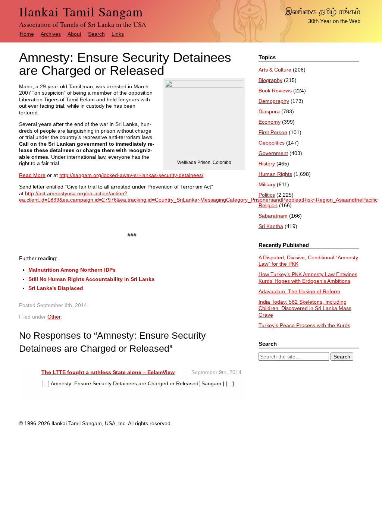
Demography (274, 101)
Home (27, 34)
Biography (270, 80)
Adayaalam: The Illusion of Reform (299, 291)
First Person (273, 132)
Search (96, 34)
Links (118, 34)
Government (273, 153)
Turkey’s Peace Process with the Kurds (304, 325)
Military (267, 184)
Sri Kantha (271, 226)
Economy (270, 122)
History (267, 164)
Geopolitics (272, 143)
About (74, 34)
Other (53, 317)
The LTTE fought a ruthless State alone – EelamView (108, 372)
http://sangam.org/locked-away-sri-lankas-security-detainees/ (131, 175)
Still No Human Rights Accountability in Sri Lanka (91, 279)
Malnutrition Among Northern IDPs (72, 270)
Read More (32, 175)
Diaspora (269, 111)
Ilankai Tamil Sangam (81, 11)
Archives (51, 34)
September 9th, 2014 (216, 372)
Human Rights (275, 174)
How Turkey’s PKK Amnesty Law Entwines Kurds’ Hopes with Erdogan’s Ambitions (308, 277)
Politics (267, 195)
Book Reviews (275, 91)
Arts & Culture (275, 70)
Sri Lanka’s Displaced (55, 288)
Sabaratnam (273, 216)
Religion (268, 205)
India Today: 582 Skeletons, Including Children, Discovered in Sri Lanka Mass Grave (305, 308)
